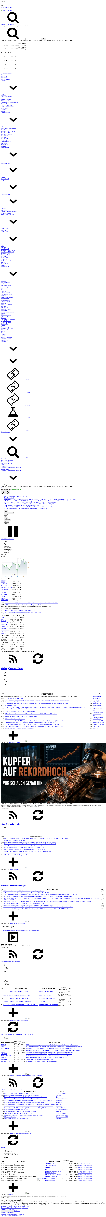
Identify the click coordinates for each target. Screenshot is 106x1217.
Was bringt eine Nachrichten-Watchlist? (11, 467)
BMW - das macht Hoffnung (12, 702)
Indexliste (3, 247)
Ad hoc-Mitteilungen (6, 7)
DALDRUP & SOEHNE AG (53, 1171)
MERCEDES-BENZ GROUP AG (48, 998)
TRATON (3, 592)
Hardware (3, 306)
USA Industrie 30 (5, 135)
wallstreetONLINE (98, 720)
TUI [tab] (5, 516)
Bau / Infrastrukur (5, 284)
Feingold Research (98, 702)
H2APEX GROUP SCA (51, 1178)
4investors (95, 728)
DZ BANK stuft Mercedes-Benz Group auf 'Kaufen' (17, 998)
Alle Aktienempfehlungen (7, 106)
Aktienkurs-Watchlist (6, 463)
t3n (56, 1097)
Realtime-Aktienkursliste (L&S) (9, 211)
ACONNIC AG (49, 1164)
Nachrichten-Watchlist (6, 461)
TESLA (3, 1052)
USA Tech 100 (5, 630)
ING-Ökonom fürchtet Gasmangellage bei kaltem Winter (20, 711)
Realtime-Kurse (5, 613)
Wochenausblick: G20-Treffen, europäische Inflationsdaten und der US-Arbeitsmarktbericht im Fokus (31, 603)
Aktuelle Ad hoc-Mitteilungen (13, 885)
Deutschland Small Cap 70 (8, 131)
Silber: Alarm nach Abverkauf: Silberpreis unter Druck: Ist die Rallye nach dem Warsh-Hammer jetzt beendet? (34, 720)
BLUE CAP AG (49, 1169)
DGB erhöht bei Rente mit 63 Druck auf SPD (16, 1109)
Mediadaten (17, 1211)
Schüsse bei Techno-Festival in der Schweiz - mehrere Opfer (21, 716)
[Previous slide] (3, 492)
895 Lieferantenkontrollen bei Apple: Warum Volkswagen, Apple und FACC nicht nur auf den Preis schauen (54, 1046)
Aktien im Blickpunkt (6, 96)
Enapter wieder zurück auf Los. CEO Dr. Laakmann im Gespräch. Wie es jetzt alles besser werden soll (32, 724)
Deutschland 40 (5, 129)
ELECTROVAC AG (50, 1173)
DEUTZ (3, 582)
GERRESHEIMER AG (51, 1176)
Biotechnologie (5, 287)
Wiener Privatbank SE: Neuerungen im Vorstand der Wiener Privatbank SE (26, 892)
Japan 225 (3, 146)
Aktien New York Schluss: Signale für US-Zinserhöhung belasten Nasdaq (23, 845)
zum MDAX (4, 580)
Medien (3, 177)
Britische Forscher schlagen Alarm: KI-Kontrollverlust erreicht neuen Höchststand (25, 1097)
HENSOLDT (4, 600)
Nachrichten (4, 76)
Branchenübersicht (5, 163)
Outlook (89, 1164)
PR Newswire (96, 726)
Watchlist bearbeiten (6, 464)
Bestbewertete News (6, 99)
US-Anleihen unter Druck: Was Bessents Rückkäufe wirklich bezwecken (20, 930)
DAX (2, 617)
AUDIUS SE (48, 1167)
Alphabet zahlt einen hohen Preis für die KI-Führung (39, 1059)
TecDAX (3, 621)
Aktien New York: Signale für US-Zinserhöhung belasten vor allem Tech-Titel (24, 849)
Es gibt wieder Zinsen (10, 705)
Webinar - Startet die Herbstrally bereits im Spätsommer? (20, 610)
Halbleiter (3, 303)
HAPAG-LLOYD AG (45, 995)
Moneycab (58, 1111)
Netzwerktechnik (5, 330)
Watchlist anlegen (5, 469)
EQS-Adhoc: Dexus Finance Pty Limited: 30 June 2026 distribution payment (23, 903)
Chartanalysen (4, 108)
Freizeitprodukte (5, 298)
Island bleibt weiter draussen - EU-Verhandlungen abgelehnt (20, 1111)
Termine (3, 111)
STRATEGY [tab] (7, 519)
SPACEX (3, 1050)
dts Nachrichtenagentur (98, 711)
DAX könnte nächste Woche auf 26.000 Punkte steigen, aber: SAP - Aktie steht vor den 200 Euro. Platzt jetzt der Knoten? (37, 703)
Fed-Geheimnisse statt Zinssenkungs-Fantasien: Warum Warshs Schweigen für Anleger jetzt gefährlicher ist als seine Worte (37, 700)
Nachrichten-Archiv (10, 1209)
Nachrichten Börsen (6, 1208)
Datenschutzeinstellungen (7, 1211)
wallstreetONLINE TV (62, 1115)
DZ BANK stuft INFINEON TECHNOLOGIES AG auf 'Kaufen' (20, 1005)
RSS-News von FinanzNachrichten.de (11, 1215)
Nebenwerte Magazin (98, 722)
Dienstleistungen (5, 289)
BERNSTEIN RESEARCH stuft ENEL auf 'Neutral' (17, 1001)
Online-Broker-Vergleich (7, 214)
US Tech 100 (4, 138)
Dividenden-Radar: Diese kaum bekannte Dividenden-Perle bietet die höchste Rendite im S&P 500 (30, 844)
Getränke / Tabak (5, 301)
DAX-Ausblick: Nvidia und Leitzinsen (15, 719)
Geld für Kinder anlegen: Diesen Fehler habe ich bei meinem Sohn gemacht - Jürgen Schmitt (28, 1106)
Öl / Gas (3, 331)
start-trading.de (97, 719)
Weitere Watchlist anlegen (7, 460)
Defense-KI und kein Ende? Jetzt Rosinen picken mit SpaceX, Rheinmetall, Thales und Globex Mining (53, 1050)
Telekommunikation (6, 338)
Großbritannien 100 (6, 141)
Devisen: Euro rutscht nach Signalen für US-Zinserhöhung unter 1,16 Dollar (24, 847)
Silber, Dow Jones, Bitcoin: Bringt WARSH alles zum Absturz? (20, 855)
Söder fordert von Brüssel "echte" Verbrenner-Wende (18, 1113)
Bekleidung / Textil (6, 285)
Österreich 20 (4, 144)
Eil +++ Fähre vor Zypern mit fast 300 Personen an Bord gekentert (21, 1098)
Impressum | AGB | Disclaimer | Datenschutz (12, 1214)
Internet (3, 313)
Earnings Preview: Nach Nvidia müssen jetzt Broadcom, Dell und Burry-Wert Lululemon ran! (28, 1108)
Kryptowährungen (5, 432)
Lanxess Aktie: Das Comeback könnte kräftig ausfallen (19, 728)
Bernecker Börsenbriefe (62, 1117)
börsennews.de (97, 703)
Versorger (3, 341)
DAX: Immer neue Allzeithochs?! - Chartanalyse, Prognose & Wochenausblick (25, 604)
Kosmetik (3, 318)
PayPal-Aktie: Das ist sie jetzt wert (14, 698)
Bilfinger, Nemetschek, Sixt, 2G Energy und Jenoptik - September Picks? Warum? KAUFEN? (29, 722)
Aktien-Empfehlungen (17, 1208)
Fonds (27, 379)
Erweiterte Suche (7, 73)
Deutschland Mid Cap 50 (7, 132)
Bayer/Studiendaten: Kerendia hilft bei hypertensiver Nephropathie (21, 1095)
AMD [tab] (6, 511)
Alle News (3, 80)
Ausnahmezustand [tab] (9, 513)
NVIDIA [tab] (6, 521)
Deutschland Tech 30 (6, 134)
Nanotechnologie (5, 327)
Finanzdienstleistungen (7, 297)
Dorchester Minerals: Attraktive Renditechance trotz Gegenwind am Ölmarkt (24, 1102)
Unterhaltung (4, 340)
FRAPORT (4, 594)
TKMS (3, 598)
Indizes (2, 127)
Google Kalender (82, 1164)
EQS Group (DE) (97, 708)
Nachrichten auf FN (6, 79)
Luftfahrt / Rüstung (6, 322)
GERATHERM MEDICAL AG (53, 1174)
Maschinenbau (4, 324)
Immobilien (4, 310)
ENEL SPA (42, 1001)
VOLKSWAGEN (6, 1055)
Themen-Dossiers (5, 112)
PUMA (3, 596)
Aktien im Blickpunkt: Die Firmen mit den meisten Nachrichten (17, 1034)
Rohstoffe (3, 334)
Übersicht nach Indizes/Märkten (9, 128)
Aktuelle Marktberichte (11, 824)
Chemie (3, 288)
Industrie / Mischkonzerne (7, 312)
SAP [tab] (6, 514)
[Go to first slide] (7, 492)
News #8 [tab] (7, 523)
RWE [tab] (6, 518)
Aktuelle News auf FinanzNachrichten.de (11, 1089)
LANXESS (4, 583)
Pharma (3, 332)
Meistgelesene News (6, 100)
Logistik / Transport (6, 321)
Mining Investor (97, 696)
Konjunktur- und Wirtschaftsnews (9, 102)
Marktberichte (4, 103)
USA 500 (3, 137)
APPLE (3, 1046)
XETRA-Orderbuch (6, 229)
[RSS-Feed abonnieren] (13, 664)
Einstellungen (4, 466)
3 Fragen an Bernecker (10, 1117)
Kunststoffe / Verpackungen (8, 319)
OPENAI (3, 1057)
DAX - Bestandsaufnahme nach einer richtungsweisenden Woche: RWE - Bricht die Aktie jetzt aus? (31, 714)
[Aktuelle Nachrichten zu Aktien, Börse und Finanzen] (7, 10)
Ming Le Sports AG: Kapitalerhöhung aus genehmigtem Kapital (23, 891)
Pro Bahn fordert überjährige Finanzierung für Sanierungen (41, 1061)
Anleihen (28, 392)
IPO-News (3, 109)
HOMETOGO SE (50, 1180)
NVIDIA (3, 1045)
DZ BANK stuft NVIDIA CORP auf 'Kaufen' (15, 991)
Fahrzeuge (3, 295)
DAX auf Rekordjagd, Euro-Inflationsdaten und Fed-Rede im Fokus (23, 612)
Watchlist (28, 457)
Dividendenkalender (6, 213)
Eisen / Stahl (4, 291)
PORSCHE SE (5, 589)
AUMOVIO (4, 585)
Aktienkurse (4, 208)
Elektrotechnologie (6, 292)
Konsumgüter (4, 316)
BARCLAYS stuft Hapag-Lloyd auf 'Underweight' (16, 995)
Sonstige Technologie (6, 337)
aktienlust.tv (59, 1106)
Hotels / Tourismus (6, 309)
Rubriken (3, 95)
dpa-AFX (58, 1095)
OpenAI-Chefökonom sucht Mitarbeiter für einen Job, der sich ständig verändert (46, 1057)
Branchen (3, 161)
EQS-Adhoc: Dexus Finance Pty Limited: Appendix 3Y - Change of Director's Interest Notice (28, 905)
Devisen (28, 430)
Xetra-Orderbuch (13, 1206)
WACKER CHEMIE (6, 587)
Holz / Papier (4, 307)
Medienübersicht (5, 179)
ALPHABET (4, 1059)
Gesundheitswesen (5, 300)
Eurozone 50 (4, 140)
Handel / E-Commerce (6, 304)
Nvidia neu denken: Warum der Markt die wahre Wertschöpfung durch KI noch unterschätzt (28, 1100)
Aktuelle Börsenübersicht (7, 539)
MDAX (3, 619)
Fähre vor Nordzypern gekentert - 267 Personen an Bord (19, 1093)
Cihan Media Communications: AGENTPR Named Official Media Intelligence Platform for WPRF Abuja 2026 (34, 726)
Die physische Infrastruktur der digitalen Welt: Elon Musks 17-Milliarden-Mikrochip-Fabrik (49, 1052)
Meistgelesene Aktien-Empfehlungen (10, 961)
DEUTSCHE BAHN (7, 1061)
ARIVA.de (96, 700)
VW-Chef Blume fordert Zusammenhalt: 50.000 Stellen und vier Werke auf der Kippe (48, 1055)
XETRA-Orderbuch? (6, 231)
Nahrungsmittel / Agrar (7, 328)
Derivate (28, 405)
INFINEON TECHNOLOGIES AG (48, 1005)
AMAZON (4, 1054)
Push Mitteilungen (5, 489)
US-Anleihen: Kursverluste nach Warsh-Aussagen (17, 853)
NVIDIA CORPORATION (46, 991)
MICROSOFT (5, 1048)
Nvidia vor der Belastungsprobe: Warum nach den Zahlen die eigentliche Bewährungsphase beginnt (52, 1045)
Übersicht (3, 230)
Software (3, 335)
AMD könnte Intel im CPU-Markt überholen (16, 1118)
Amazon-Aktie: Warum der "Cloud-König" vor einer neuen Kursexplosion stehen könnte (49, 1054)
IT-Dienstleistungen (6, 315)
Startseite (3, 74)
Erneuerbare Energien (6, 294)
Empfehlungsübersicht (6, 105)
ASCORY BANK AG (51, 1165)
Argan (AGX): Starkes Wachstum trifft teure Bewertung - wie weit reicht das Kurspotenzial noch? (29, 1104)
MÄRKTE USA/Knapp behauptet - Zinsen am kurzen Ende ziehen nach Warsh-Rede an (27, 851)
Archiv (2, 180)
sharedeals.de (96, 698)
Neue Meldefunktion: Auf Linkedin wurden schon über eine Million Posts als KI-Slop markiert (50, 1048)
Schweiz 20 (4, 143)
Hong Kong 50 (5, 147)
